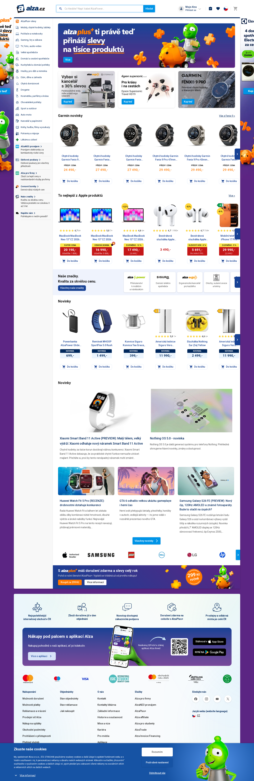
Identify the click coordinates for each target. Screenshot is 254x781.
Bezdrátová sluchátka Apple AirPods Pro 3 (197, 237)
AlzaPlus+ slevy (28, 21)
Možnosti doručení (33, 698)
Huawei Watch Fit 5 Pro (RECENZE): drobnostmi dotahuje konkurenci (82, 503)
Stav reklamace (68, 704)
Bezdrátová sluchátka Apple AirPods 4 (165, 237)
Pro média (103, 736)
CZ (198, 715)
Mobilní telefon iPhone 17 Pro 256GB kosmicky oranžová (229, 237)
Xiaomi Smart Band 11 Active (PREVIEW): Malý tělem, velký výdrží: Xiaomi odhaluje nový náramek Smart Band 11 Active (101, 440)
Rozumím (157, 752)
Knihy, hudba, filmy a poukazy (35, 127)
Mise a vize (103, 723)
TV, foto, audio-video (31, 46)
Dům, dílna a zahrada (31, 77)
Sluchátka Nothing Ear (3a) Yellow (197, 343)
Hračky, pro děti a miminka (34, 71)
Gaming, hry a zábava (31, 40)
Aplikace (102, 742)
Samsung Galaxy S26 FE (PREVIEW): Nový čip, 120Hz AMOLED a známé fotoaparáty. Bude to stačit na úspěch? (206, 505)
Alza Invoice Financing (147, 736)
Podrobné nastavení (157, 762)
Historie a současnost (109, 717)
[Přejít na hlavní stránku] (31, 8)
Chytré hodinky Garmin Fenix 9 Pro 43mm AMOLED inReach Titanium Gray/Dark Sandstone (197, 158)
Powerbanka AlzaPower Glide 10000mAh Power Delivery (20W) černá (70, 343)
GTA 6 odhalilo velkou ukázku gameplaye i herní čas (145, 503)
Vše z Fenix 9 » (227, 115)
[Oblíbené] (218, 9)
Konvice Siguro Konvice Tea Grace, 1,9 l (133, 343)
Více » (232, 195)
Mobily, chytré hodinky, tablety (35, 27)
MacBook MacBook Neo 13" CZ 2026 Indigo (102, 237)
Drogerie (25, 89)
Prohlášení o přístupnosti (36, 736)
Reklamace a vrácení (34, 711)
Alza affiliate (142, 717)
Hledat (149, 8)
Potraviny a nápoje (30, 133)
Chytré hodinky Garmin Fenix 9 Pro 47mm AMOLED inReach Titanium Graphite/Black (165, 158)
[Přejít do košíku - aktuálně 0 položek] (235, 9)
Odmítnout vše (157, 773)
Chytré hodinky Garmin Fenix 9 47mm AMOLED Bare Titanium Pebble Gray (70, 158)
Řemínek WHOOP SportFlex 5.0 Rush (101, 343)
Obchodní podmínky (33, 729)
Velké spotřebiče (29, 52)
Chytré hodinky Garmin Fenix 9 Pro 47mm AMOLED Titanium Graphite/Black (134, 158)
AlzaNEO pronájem (145, 704)
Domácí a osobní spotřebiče (35, 58)
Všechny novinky (144, 540)
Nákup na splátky (31, 723)
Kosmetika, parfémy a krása (35, 96)
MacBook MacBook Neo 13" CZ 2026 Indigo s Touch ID (70, 237)
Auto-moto (26, 114)
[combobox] (99, 8)
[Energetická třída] (220, 205)
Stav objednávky (69, 698)
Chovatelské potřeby (31, 102)
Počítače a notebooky (32, 33)
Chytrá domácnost (30, 83)
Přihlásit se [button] (190, 10)
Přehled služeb (30, 742)
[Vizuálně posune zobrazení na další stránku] (237, 154)
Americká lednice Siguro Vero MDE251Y (229, 343)
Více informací (27, 775)
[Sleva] (124, 206)
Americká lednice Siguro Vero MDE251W (165, 343)
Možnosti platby (31, 704)
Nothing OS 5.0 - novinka (167, 438)
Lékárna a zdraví (29, 139)
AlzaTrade (141, 729)
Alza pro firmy (143, 698)
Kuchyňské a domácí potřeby (35, 65)
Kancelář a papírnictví (31, 121)
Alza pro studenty (144, 723)
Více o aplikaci (39, 656)
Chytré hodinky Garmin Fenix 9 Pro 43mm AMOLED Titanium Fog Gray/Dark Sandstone (102, 158)
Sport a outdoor (29, 108)
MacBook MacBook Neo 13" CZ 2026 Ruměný (134, 237)
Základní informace (108, 711)
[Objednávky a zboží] (210, 9)
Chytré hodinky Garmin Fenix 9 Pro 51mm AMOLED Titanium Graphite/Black (229, 158)
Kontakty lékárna (106, 704)
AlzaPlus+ (140, 711)
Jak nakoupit (67, 711)
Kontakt (101, 698)
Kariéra (101, 729)
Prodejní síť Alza (31, 717)
